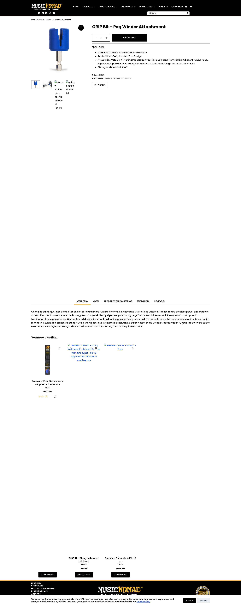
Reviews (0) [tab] (159, 301)
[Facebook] (39, 13)
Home (76, 6)
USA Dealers (37, 586)
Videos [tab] (96, 301)
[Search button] (187, 13)
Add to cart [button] (47, 574)
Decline (203, 600)
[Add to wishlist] (59, 348)
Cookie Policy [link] (143, 601)
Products (87, 6)
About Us (36, 594)
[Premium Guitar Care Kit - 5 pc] (120, 448)
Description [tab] (82, 301)
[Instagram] (43, 13)
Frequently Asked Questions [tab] (118, 301)
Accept (189, 600)
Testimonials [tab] (143, 301)
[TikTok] (50, 13)
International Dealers (42, 588)
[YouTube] (46, 13)
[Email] (54, 13)
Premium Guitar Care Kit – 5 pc (120, 560)
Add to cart (129, 37)
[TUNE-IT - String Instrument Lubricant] (84, 448)
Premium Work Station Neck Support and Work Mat (47, 383)
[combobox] (166, 13)
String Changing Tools (118, 78)
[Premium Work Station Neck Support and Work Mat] (47, 360)
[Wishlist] (191, 7)
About (162, 6)
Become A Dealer (39, 591)
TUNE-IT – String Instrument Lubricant (84, 560)
